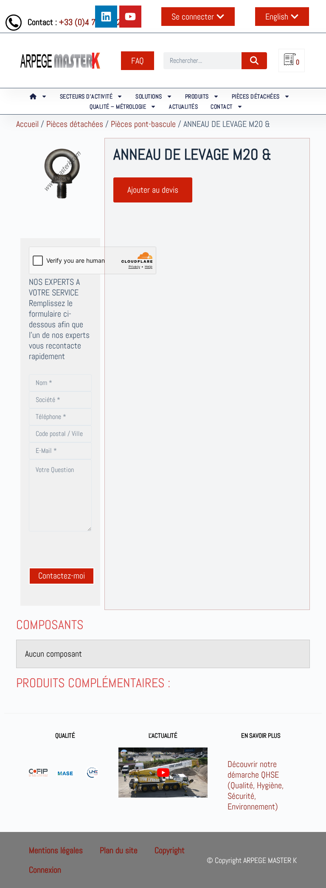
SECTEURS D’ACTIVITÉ (86, 96)
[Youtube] (130, 17)
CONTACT (222, 106)
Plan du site (119, 850)
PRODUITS (197, 96)
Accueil (27, 123)
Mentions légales (56, 850)
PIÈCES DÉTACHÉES (256, 96)
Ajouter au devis (152, 189)
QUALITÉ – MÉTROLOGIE (118, 106)
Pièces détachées (74, 123)
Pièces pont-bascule (143, 123)
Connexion (45, 869)
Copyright (170, 850)
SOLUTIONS (148, 96)
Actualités (183, 106)
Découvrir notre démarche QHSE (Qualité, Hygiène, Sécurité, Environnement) (256, 785)
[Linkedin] (106, 17)
